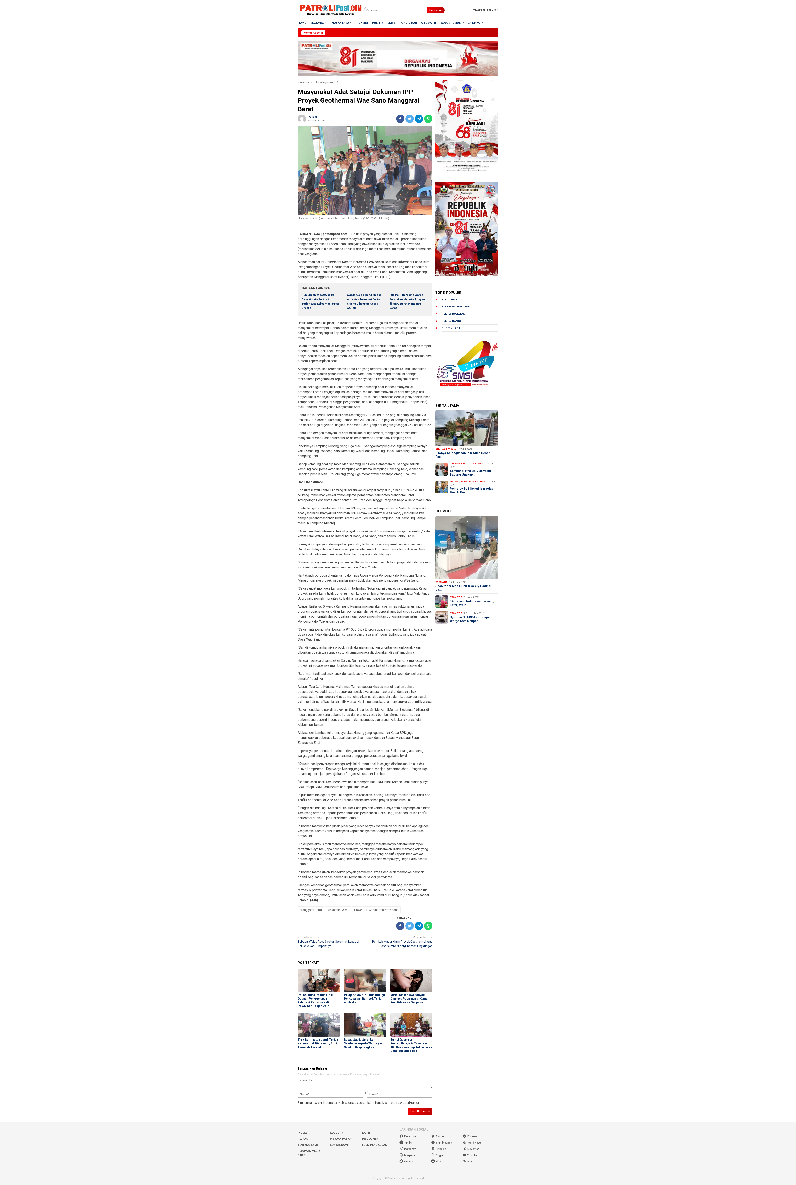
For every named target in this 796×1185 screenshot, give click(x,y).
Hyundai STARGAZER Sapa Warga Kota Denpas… (470, 619)
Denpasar (456, 463)
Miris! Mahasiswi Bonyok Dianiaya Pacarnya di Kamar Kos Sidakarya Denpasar (409, 998)
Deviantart (473, 1148)
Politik (467, 463)
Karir (366, 1132)
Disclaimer (370, 1138)
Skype (439, 1155)
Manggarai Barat (311, 910)
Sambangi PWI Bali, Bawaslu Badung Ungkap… (470, 472)
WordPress (474, 1142)
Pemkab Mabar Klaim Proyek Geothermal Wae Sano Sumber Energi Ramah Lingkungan (402, 942)
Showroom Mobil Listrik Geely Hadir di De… (463, 588)
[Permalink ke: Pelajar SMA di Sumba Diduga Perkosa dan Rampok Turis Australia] (365, 980)
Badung (440, 449)
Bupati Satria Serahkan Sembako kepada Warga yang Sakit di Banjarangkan (364, 1043)
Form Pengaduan (374, 1144)
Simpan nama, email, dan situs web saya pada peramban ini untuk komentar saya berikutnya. (358, 1102)
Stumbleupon (444, 1142)
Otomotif (441, 582)
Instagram (410, 1148)
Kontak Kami (339, 1144)
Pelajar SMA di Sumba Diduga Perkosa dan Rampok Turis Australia (364, 998)
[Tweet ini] (409, 119)
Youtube (472, 1155)
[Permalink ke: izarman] (302, 118)
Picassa (409, 1161)
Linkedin (441, 1148)
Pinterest (472, 1136)
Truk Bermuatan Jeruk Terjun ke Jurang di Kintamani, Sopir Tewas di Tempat (318, 1043)
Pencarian (436, 10)
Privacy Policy (341, 1138)
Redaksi (303, 1138)
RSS (469, 1161)
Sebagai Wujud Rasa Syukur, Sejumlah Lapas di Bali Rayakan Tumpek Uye (328, 942)
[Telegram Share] (419, 119)
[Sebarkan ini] (400, 119)
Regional (451, 449)
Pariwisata (467, 481)
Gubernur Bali (452, 328)
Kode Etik (336, 1132)
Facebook (410, 1136)
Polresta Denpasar (456, 306)
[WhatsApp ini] (428, 119)
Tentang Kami (308, 1144)
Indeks (302, 1132)
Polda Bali (449, 299)
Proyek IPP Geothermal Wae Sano (376, 910)
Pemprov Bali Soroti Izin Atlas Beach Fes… (471, 490)
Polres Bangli (452, 320)
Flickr (439, 1161)
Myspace (409, 1155)
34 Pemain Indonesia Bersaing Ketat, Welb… (472, 603)
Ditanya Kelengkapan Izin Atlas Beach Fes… (462, 455)
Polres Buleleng (454, 313)
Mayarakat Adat (338, 910)
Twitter (440, 1136)
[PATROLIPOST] (331, 10)
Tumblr (408, 1142)
